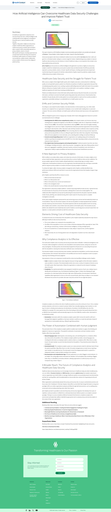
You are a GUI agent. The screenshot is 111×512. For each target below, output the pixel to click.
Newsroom (60, 484)
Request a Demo (93, 2)
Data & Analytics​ (33, 484)
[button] (45, 7)
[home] (20, 2)
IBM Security (66, 373)
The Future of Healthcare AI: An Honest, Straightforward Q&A (60, 414)
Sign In (83, 2)
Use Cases (39, 2)
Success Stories (49, 487)
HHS (54, 124)
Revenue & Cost (33, 489)
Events (59, 487)
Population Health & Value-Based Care (33, 496)
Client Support (73, 489)
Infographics (48, 503)
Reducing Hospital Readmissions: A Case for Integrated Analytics (61, 410)
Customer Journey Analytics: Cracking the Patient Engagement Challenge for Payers (66, 407)
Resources (47, 2)
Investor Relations (61, 495)
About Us (59, 489)
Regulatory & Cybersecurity (35, 492)
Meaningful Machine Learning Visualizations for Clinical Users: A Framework (64, 412)
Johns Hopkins (46, 66)
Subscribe (60, 473)
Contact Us (73, 487)
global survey (79, 373)
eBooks (47, 495)
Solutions (32, 2)
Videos (47, 500)
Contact (72, 481)
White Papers (48, 497)
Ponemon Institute (56, 373)
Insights (54, 7)
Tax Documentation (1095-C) (76, 495)
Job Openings (60, 492)
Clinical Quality (32, 487)
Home (37, 7)
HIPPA (77, 124)
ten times (82, 57)
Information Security (74, 492)
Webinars (47, 492)
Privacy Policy (83, 510)
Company (55, 2)
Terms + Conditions (72, 510)
